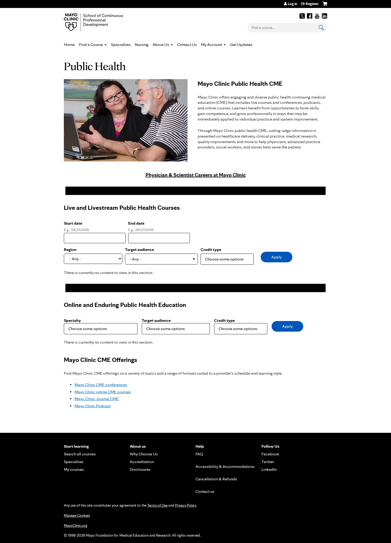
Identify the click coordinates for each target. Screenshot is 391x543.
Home (69, 44)
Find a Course (91, 44)
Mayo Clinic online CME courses (102, 391)
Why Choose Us (144, 453)
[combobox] (161, 259)
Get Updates (241, 44)
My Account (211, 44)
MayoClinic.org (75, 525)
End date (136, 223)
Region (70, 249)
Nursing (141, 44)
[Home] (101, 22)
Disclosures (140, 469)
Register (312, 4)
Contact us (205, 491)
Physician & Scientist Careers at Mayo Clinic (195, 175)
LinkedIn (324, 16)
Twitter (302, 16)
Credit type (211, 249)
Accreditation (142, 461)
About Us (161, 44)
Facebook (309, 16)
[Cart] (325, 6)
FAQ (199, 453)
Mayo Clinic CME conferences (100, 384)
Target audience (139, 249)
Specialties (121, 44)
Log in (292, 4)
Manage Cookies (77, 515)
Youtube (317, 16)
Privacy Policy (185, 505)
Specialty (72, 320)
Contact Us (187, 44)
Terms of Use (157, 505)
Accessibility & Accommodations (225, 466)
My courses (74, 469)
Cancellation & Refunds (216, 478)
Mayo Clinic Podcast (92, 405)
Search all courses (80, 453)
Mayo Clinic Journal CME (96, 398)
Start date (73, 223)
